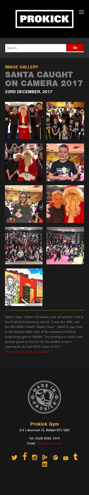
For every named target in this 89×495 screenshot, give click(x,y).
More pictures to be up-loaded (27, 352)
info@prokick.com (49, 443)
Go (75, 48)
